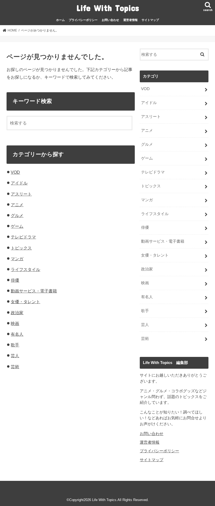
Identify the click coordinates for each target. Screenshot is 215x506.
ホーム (60, 19)
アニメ (17, 204)
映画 (15, 323)
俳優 (15, 280)
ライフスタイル (25, 269)
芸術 (15, 366)
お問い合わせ (110, 19)
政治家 (17, 312)
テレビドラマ (23, 237)
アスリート (21, 194)
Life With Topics (107, 8)
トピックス (21, 248)
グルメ (17, 215)
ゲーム (17, 226)
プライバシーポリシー (83, 19)
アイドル (19, 183)
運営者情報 (130, 19)
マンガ (17, 258)
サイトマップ (150, 19)
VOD (15, 172)
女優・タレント (25, 301)
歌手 (15, 344)
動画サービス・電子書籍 (34, 291)
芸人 (15, 355)
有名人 (17, 334)
